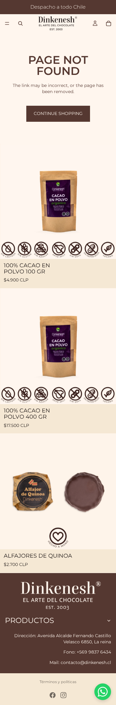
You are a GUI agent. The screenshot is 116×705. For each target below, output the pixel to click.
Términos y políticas (58, 681)
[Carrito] (108, 23)
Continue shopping (58, 113)
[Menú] (7, 23)
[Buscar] (20, 23)
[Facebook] (52, 695)
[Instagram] (63, 695)
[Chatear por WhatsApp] (102, 691)
